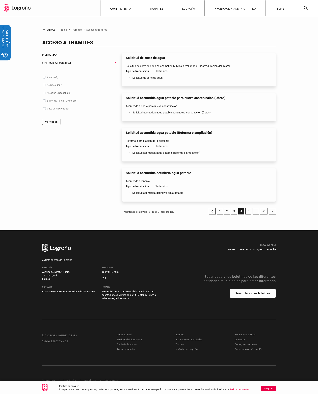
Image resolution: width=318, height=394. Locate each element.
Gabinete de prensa (127, 344)
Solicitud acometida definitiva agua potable (157, 192)
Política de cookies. (239, 389)
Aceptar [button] (268, 388)
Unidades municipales (59, 335)
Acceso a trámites (126, 349)
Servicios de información (129, 339)
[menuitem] (120, 8)
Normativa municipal (245, 334)
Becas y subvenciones (246, 344)
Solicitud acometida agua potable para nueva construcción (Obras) (171, 112)
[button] (256, 211)
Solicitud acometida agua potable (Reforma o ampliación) (166, 152)
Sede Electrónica (55, 341)
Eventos (180, 334)
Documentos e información (248, 349)
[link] (306, 8)
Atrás (48, 29)
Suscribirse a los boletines (252, 293)
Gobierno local (124, 334)
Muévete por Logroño (187, 349)
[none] (6, 8)
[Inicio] (21, 7)
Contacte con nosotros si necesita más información (68, 291)
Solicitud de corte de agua (147, 77)
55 (264, 212)
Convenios (240, 339)
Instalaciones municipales (189, 339)
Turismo (180, 344)
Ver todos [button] (51, 121)
